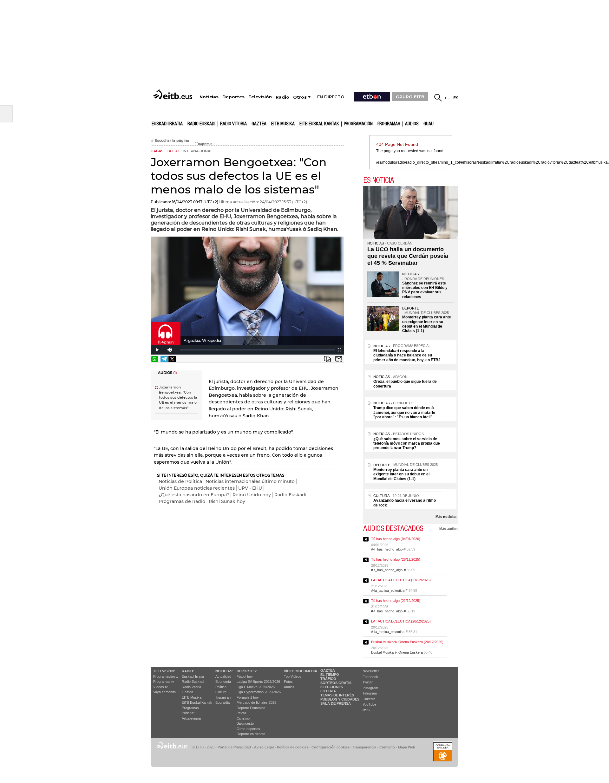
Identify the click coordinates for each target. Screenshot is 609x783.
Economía (223, 681)
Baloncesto (245, 723)
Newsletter (371, 671)
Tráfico (328, 679)
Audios (289, 687)
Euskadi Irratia (167, 124)
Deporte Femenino (251, 708)
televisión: (164, 671)
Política (220, 687)
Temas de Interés (337, 695)
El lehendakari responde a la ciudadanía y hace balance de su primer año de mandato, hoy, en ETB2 (407, 355)
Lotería (328, 691)
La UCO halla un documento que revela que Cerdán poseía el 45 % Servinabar (407, 256)
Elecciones (331, 687)
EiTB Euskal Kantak (197, 702)
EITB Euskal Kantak (319, 124)
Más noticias (445, 517)
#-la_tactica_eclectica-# (389, 590)
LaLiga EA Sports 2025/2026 (258, 681)
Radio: (188, 671)
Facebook (370, 677)
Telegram (370, 693)
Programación (358, 124)
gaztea (259, 124)
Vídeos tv (160, 687)
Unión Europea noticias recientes (197, 488)
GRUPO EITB (410, 96)
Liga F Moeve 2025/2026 (256, 687)
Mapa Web (406, 747)
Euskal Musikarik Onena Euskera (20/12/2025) (407, 642)
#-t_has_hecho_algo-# (388, 549)
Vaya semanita (164, 692)
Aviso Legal (264, 747)
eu (447, 97)
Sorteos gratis (335, 683)
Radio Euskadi (201, 124)
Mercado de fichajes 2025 (256, 702)
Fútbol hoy (245, 676)
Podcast (188, 713)
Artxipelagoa (191, 718)
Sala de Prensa (335, 703)
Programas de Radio (182, 501)
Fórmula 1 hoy (248, 697)
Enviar (338, 359)
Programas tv (163, 681)
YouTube (369, 704)
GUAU (428, 124)
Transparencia (364, 747)
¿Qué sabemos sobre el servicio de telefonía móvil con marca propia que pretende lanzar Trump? (406, 443)
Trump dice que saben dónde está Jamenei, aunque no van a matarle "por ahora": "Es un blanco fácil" (404, 412)
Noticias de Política (180, 481)
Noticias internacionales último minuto (250, 481)
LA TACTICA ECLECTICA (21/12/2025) (401, 580)
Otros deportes (248, 729)
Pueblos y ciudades (339, 699)
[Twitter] (172, 359)
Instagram (370, 688)
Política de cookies (292, 747)
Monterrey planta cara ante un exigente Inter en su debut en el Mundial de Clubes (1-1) (426, 324)
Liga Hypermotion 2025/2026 (259, 692)
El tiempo (329, 674)
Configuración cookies (330, 747)
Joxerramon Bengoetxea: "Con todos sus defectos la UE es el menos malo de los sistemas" (178, 397)
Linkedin (369, 699)
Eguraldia (222, 702)
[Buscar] (438, 97)
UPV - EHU (250, 488)
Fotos (288, 681)
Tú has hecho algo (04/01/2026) (395, 539)
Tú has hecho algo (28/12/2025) (395, 559)
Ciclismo (243, 718)
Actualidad (223, 676)
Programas (388, 124)
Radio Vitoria (233, 124)
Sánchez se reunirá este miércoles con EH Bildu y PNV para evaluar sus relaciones (425, 290)
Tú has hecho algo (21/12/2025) (395, 601)
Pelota (241, 713)
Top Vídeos (292, 676)
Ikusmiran (223, 697)
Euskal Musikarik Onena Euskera (397, 652)
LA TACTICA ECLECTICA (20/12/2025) (401, 621)
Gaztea (187, 692)
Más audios (448, 529)
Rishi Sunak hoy (227, 501)
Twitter (368, 682)
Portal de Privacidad (234, 747)
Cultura (220, 692)
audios (412, 124)
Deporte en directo (251, 734)
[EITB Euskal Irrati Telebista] (173, 94)
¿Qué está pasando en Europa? (194, 495)
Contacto (387, 747)
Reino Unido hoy (251, 495)
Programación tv (166, 676)
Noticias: (224, 671)
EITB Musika (283, 124)
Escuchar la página (172, 141)
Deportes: (247, 671)
